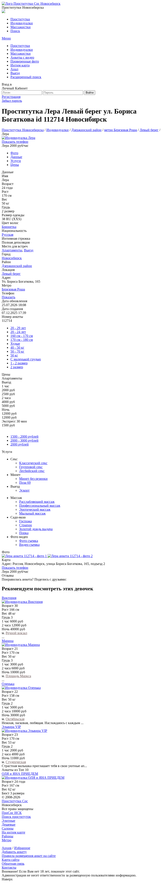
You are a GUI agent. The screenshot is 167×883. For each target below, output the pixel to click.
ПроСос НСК (12, 813)
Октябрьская (15, 719)
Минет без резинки (33, 478)
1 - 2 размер (19, 363)
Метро (6, 840)
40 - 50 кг (17, 347)
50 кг (14, 355)
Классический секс (33, 463)
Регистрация (11, 97)
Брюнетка (9, 227)
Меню (6, 38)
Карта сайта (10, 860)
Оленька (8, 684)
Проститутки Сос (15, 801)
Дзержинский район (17, 266)
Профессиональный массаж (39, 505)
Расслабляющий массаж (37, 501)
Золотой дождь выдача (36, 529)
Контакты (9, 867)
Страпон (25, 525)
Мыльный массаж (32, 513)
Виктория (9, 598)
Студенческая (16, 762)
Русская (7, 234)
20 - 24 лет (18, 332)
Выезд (28, 250)
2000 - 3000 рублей (24, 440)
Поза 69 (25, 482)
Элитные (8, 820)
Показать (8, 297)
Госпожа (25, 521)
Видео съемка (29, 544)
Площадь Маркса (18, 676)
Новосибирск (12, 258)
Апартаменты (12, 250)
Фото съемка (28, 541)
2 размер (16, 367)
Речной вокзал (16, 633)
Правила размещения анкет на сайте (29, 856)
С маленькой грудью (25, 359)
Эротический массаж (34, 509)
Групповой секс (31, 467)
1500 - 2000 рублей (24, 436)
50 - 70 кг (17, 351)
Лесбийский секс (32, 471)
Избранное (22, 848)
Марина (7, 641)
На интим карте (13, 832)
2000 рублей (19, 444)
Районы (7, 836)
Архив (7, 848)
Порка (23, 533)
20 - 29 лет (18, 328)
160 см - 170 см (21, 336)
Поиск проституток (16, 817)
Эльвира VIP (11, 727)
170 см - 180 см (21, 340)
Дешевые (8, 824)
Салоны (7, 828)
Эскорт (24, 490)
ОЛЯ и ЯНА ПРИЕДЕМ (20, 774)
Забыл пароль (12, 100)
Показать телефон (15, 142)
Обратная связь (13, 863)
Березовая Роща (13, 289)
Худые (15, 343)
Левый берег (11, 274)
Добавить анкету (14, 852)
